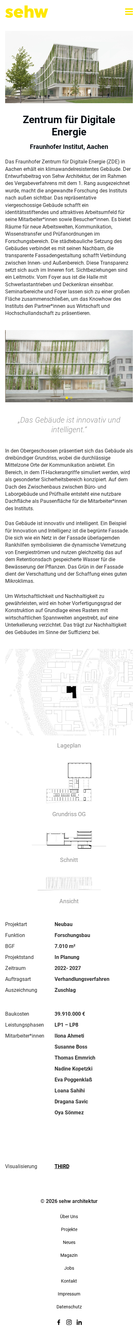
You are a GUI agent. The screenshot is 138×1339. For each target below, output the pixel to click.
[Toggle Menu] (129, 11)
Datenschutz (69, 1306)
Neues (69, 1242)
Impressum (69, 1293)
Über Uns (69, 1216)
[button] (66, 397)
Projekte (69, 1229)
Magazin (69, 1255)
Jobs (69, 1268)
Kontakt (69, 1281)
